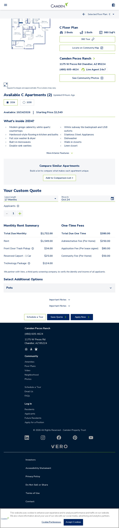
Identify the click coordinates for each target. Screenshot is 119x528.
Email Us (29, 391)
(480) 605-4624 (69, 69)
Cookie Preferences (51, 522)
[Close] (114, 513)
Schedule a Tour (33, 387)
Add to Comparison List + (59, 177)
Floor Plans (30, 366)
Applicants (30, 413)
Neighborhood (32, 374)
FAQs (27, 395)
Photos (28, 379)
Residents (29, 409)
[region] (59, 518)
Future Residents (33, 418)
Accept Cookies (73, 522)
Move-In (65, 197)
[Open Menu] (5, 5)
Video (27, 370)
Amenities (29, 361)
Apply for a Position (34, 422)
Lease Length (10, 197)
